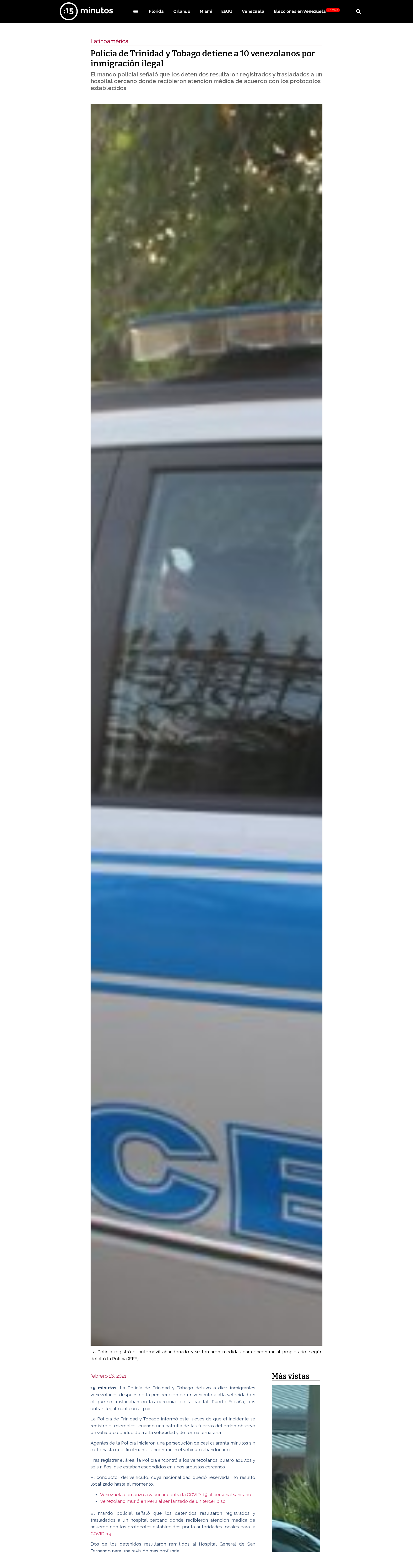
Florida (156, 11)
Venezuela (253, 11)
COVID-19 (101, 1533)
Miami (206, 11)
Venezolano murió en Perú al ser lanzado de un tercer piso (163, 1501)
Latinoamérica (109, 41)
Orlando (181, 11)
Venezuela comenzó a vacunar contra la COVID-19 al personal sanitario (175, 1494)
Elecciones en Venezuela (306, 11)
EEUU (226, 11)
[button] (136, 11)
